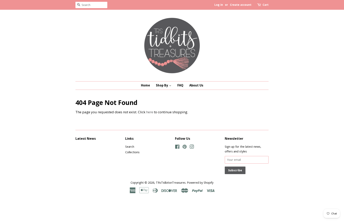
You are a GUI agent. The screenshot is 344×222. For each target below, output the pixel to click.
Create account (240, 4)
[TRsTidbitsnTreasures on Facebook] (177, 147)
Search (129, 146)
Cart (266, 4)
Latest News (85, 138)
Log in (218, 4)
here (149, 112)
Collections (132, 152)
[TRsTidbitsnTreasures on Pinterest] (184, 147)
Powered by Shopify (200, 182)
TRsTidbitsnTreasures (171, 182)
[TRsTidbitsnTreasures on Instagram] (192, 147)
